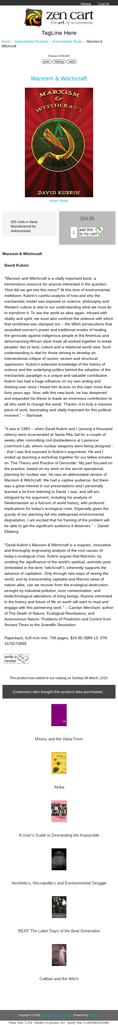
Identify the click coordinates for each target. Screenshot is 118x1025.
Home (86, 4)
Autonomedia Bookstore (56, 1015)
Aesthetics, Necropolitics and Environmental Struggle (59, 883)
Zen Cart (94, 1015)
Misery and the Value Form (59, 739)
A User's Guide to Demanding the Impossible (59, 835)
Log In (103, 4)
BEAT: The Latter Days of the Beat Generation (59, 931)
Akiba (59, 787)
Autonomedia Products (32, 41)
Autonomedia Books (67, 41)
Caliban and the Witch (59, 979)
